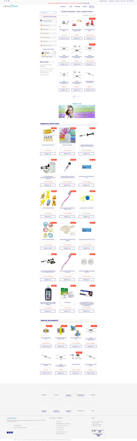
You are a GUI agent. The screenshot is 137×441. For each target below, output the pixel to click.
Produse (63, 6)
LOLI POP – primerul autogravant (47, 68)
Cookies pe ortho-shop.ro (96, 425)
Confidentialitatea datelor (97, 424)
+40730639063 (61, 427)
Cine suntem (58, 421)
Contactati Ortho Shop (60, 433)
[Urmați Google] (8, 1)
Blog (71, 6)
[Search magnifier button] (55, 12)
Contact (84, 6)
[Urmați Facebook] (4, 1)
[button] (55, 54)
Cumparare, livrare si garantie (97, 421)
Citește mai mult (64, 38)
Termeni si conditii (95, 423)
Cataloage (77, 6)
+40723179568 (61, 429)
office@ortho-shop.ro (63, 431)
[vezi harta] (86, 3)
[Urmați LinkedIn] (6, 1)
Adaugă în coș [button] (77, 38)
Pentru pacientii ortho (44, 74)
